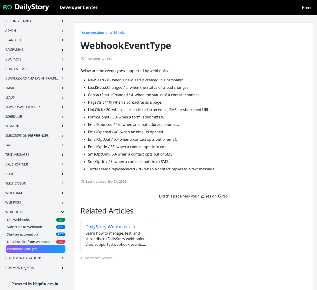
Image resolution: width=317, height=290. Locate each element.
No (225, 196)
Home (307, 7)
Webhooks (117, 32)
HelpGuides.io (45, 283)
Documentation (92, 32)
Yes (208, 196)
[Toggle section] (62, 21)
